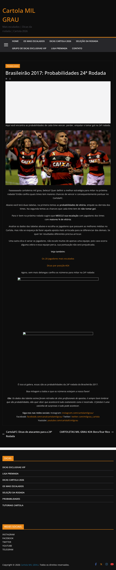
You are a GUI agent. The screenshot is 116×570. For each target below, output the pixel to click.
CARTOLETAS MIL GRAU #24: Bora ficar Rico (85, 432)
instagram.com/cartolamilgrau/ (77, 412)
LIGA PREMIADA (59, 48)
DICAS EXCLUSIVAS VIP (13, 467)
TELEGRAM (7, 549)
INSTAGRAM (8, 534)
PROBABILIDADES (11, 498)
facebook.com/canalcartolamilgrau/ (45, 416)
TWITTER (6, 542)
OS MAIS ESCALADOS (34, 41)
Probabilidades (13, 66)
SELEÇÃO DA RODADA (87, 41)
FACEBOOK (7, 538)
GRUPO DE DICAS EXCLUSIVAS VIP (29, 48)
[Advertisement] (58, 102)
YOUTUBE (7, 545)
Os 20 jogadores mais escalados (58, 258)
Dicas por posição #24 (58, 265)
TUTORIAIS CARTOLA (12, 505)
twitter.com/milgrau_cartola (86, 416)
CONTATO (77, 48)
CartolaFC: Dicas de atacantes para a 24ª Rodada (29, 434)
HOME (15, 41)
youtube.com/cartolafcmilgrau (63, 420)
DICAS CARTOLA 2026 (60, 41)
